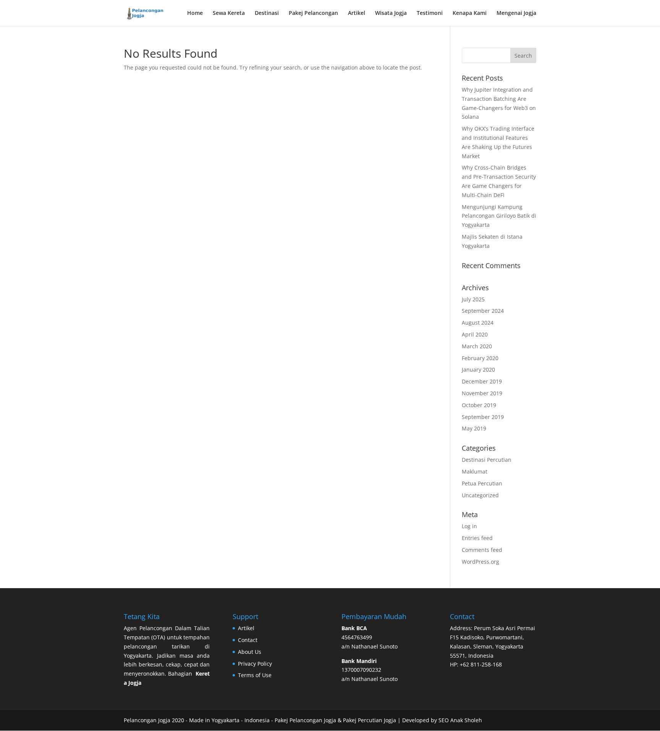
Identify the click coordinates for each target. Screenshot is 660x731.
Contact (247, 640)
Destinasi (267, 13)
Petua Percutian (482, 483)
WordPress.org (480, 561)
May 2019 (474, 428)
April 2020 (475, 334)
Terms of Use (255, 675)
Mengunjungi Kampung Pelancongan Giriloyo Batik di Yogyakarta (499, 216)
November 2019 (482, 393)
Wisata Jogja (391, 13)
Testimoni (430, 13)
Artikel (356, 13)
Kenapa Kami (470, 13)
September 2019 (483, 416)
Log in (469, 526)
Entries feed (477, 538)
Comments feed (482, 549)
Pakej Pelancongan (313, 13)
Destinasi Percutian (486, 459)
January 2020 (478, 369)
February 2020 (480, 358)
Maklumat (474, 471)
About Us (249, 651)
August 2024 (477, 322)
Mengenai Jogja (516, 13)
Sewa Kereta (229, 13)
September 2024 (483, 310)
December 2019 (482, 381)
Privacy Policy (255, 663)
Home (195, 13)
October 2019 (479, 405)
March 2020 (477, 346)
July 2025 (473, 299)
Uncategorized (480, 495)
